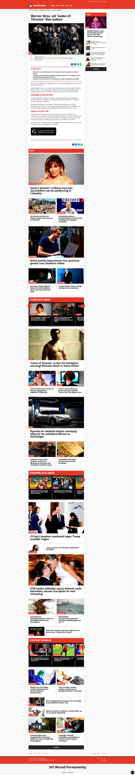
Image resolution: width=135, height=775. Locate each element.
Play (57, 5)
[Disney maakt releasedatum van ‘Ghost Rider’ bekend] (88, 63)
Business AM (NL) (33, 760)
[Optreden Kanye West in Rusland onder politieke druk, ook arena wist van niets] (42, 269)
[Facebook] (93, 753)
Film (30, 53)
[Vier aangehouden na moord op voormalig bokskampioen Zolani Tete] (36, 698)
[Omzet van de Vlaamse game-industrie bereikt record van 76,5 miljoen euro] (70, 371)
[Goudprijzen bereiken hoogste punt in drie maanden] (70, 442)
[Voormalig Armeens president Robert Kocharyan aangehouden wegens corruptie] (70, 199)
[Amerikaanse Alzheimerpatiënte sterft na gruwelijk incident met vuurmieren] (42, 599)
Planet (62, 5)
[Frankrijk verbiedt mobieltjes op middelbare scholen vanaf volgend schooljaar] (70, 718)
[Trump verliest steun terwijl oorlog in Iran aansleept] (70, 269)
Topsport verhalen (56, 10)
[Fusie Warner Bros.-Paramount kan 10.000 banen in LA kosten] (88, 41)
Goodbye (52, 760)
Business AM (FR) (43, 760)
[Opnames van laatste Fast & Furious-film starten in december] (88, 57)
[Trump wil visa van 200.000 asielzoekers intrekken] (36, 545)
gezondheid (61, 683)
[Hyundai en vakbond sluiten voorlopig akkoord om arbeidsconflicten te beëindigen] (56, 397)
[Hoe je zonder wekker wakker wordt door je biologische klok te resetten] (70, 670)
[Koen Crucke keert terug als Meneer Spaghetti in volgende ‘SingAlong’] (42, 371)
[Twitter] (95, 753)
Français (104, 1)
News (53, 5)
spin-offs (33, 118)
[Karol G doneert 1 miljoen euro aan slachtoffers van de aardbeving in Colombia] (56, 154)
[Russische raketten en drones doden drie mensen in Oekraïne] (42, 199)
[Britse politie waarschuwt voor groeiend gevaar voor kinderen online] (56, 227)
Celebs (31, 456)
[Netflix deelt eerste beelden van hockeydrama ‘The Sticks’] (64, 477)
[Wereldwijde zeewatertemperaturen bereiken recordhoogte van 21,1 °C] (70, 599)
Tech (67, 5)
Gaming (60, 385)
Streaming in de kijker (44, 10)
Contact (104, 760)
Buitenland (32, 184)
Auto (30, 427)
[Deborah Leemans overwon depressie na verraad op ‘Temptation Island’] (36, 627)
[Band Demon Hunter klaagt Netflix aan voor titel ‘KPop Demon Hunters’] (40, 477)
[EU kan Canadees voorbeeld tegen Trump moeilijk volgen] (56, 503)
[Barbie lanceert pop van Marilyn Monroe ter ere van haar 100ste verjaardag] (95, 17)
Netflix (33, 488)
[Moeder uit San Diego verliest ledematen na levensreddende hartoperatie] (42, 670)
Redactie (42, 56)
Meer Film (99, 69)
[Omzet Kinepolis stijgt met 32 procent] (88, 46)
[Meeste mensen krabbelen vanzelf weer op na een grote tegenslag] (36, 708)
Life (71, 5)
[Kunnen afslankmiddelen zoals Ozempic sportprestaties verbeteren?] (64, 644)
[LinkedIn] (98, 753)
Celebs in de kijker (33, 10)
